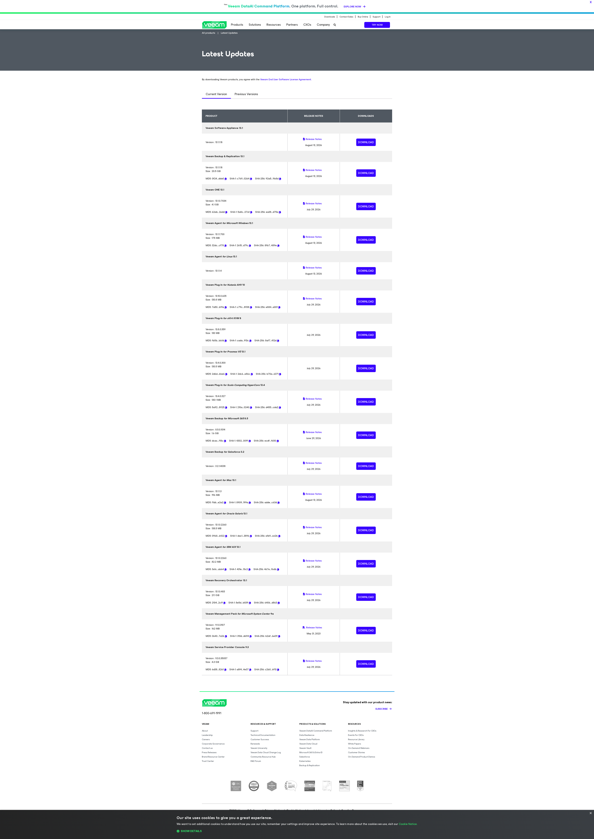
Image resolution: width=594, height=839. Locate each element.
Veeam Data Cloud (308, 744)
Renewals (255, 744)
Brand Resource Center (213, 757)
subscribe (381, 709)
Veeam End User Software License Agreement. (286, 79)
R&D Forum (256, 761)
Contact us (207, 748)
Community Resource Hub (263, 757)
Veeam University (259, 748)
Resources (274, 24)
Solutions (255, 24)
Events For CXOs (356, 735)
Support (254, 731)
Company (323, 24)
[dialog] (297, 824)
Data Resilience (306, 735)
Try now (377, 25)
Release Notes (314, 139)
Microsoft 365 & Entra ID (311, 752)
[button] (297, 831)
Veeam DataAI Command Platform (315, 731)
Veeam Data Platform (309, 739)
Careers (206, 739)
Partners (292, 24)
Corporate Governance (213, 744)
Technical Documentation (263, 735)
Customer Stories (356, 752)
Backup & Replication (309, 765)
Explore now (353, 6)
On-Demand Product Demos (361, 757)
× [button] (590, 813)
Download (366, 142)
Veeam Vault (305, 748)
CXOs (307, 24)
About (205, 731)
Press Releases (209, 752)
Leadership (207, 735)
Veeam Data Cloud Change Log (266, 752)
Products (237, 24)
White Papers (354, 744)
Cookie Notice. (408, 824)
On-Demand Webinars (358, 748)
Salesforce (304, 757)
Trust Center (208, 761)
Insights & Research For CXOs (362, 731)
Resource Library (356, 739)
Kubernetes (305, 761)
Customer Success (260, 739)
